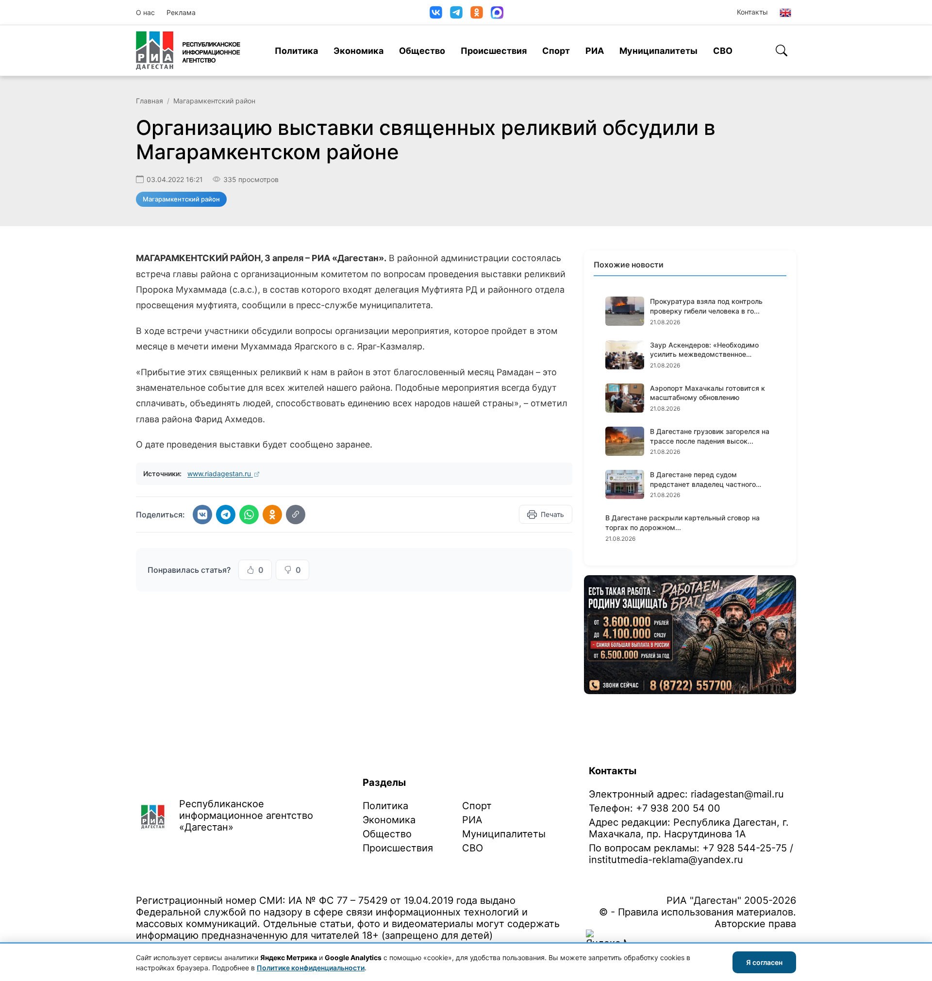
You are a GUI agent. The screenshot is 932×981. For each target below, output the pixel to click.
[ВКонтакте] (436, 12)
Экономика (358, 51)
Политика (296, 51)
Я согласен (764, 962)
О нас (145, 12)
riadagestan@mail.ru (737, 794)
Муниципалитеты (658, 51)
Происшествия (494, 51)
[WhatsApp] (249, 514)
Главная (149, 101)
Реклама (181, 12)
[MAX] (497, 12)
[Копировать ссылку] (295, 514)
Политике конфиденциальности (311, 968)
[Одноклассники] (476, 12)
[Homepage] (188, 50)
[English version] (785, 12)
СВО (722, 51)
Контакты (752, 12)
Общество (422, 51)
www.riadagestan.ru (220, 473)
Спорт (556, 51)
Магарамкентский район (214, 101)
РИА (594, 51)
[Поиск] (781, 50)
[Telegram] (456, 12)
